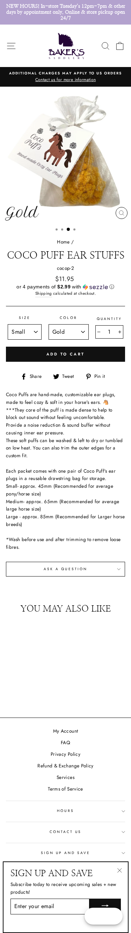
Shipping (43, 293)
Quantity (109, 318)
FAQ (65, 742)
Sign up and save (65, 852)
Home (63, 241)
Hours (65, 810)
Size (24, 317)
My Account (65, 730)
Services (65, 777)
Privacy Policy (65, 754)
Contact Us (66, 831)
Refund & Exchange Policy (65, 765)
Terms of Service (65, 788)
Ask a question (65, 569)
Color (68, 317)
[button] (65, 287)
